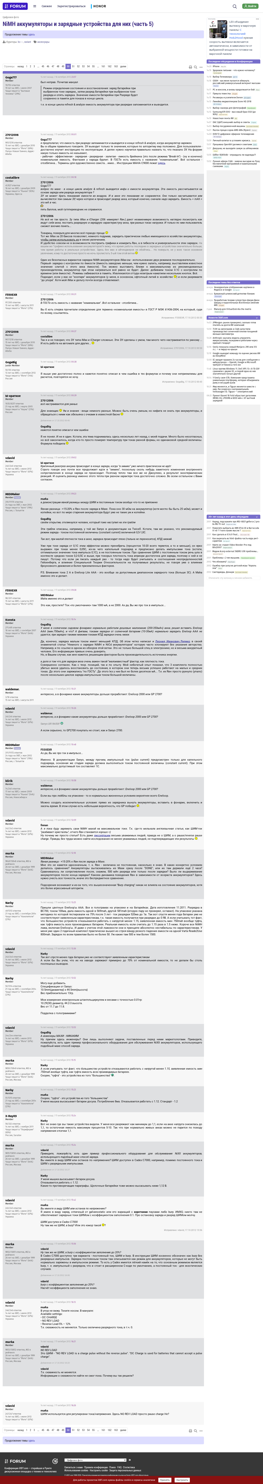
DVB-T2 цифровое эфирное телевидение (233, 134)
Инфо (198, 77)
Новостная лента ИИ (223, 118)
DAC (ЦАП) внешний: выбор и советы (231, 122)
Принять (165, 1480)
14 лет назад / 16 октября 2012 (58, 77)
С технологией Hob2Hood (237, 34)
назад (21, 66)
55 (93, 66)
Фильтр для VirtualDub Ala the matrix (232, 309)
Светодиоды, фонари (223, 572)
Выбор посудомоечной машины (229, 126)
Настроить (182, 1480)
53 (83, 66)
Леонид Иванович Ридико (172, 641)
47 (53, 66)
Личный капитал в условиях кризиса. (232, 140)
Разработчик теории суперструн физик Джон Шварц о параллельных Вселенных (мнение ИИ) (236, 302)
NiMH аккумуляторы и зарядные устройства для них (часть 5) (78, 24)
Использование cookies (76, 1470)
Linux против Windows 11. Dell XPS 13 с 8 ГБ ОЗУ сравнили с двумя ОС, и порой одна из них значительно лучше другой (236, 371)
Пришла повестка (222, 93)
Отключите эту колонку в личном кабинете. (230, 578)
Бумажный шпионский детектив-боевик (234, 294)
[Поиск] (235, 6)
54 (88, 66)
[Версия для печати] (190, 67)
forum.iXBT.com (132, 1475)
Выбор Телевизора (222, 77)
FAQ (119, 1467)
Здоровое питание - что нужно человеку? (234, 70)
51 (73, 66)
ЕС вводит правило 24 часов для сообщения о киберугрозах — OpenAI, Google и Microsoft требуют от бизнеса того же (236, 362)
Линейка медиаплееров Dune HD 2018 (232, 101)
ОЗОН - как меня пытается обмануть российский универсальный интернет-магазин (236, 81)
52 (78, 66)
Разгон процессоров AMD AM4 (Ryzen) (231, 130)
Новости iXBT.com (218, 317)
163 (116, 66)
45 (43, 66)
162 (109, 66)
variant (27, 41)
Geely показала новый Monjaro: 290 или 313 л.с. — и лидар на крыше (235, 348)
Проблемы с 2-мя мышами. (226, 558)
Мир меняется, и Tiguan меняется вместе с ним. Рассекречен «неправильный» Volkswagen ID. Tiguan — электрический (234, 389)
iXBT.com (69, 1475)
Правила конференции (96, 1467)
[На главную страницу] (15, 6)
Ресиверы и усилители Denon (228, 97)
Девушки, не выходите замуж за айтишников (236, 148)
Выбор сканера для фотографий (229, 108)
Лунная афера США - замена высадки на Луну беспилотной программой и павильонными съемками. (236, 164)
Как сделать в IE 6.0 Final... (225, 534)
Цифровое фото (11, 17)
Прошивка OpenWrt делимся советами (232, 144)
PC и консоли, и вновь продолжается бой (234, 89)
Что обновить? (219, 561)
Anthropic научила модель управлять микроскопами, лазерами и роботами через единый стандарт (235, 340)
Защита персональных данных (125, 1470)
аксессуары (43, 41)
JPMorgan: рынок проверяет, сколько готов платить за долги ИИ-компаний (234, 323)
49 (63, 66)
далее (123, 66)
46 (48, 66)
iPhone (216, 66)
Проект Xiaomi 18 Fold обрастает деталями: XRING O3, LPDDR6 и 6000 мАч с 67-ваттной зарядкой (234, 398)
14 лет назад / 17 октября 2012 (58, 134)
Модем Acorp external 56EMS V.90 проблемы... (235, 551)
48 (58, 66)
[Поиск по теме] (195, 67)
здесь (31, 34)
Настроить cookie (99, 1470)
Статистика (129, 1467)
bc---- (20, 41)
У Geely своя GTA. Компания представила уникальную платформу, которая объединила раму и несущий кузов (236, 380)
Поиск (112, 1467)
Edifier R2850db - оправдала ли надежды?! (234, 155)
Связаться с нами (73, 1467)
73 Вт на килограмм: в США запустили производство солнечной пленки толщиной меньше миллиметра (235, 331)
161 (103, 66)
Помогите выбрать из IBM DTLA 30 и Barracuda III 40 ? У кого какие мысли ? (235, 529)
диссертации (102, 835)
